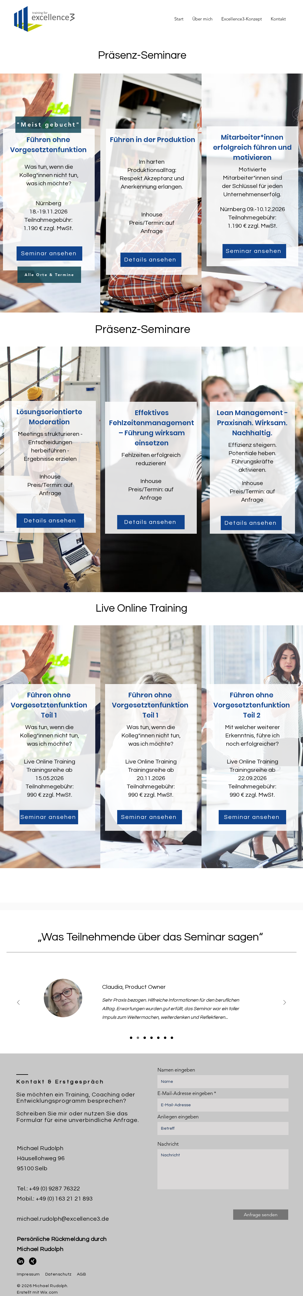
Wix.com (49, 1292)
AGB (81, 1274)
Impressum (28, 1274)
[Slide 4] (151, 1038)
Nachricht (168, 1144)
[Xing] (32, 1261)
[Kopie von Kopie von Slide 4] (165, 1038)
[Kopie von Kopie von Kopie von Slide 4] (172, 1038)
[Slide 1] (131, 1038)
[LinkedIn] (20, 1261)
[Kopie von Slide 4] (158, 1038)
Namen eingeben (176, 1069)
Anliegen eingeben (178, 1116)
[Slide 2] (138, 1038)
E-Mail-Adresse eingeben (185, 1093)
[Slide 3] (145, 1038)
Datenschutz (58, 1274)
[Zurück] (18, 1003)
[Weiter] (284, 1003)
